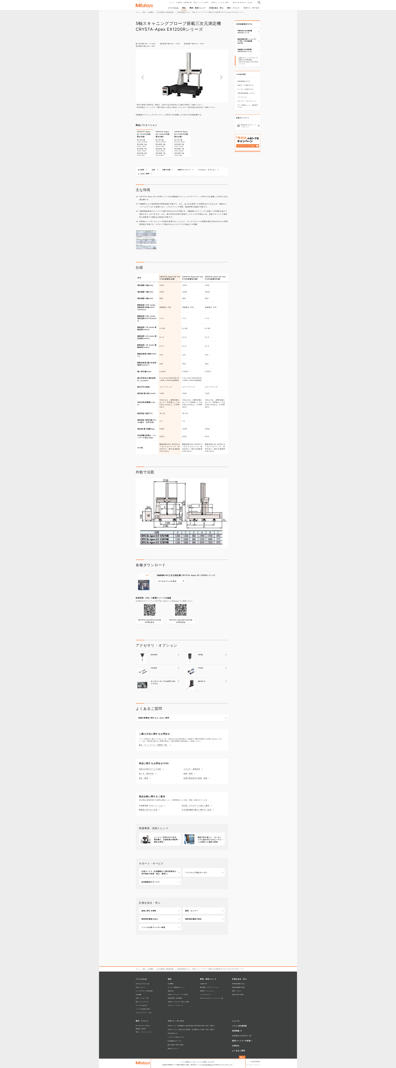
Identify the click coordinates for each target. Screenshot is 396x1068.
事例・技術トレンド (208, 979)
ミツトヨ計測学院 (239, 1026)
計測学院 (179, 2)
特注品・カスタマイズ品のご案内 (178, 1001)
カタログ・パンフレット (175, 1005)
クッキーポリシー (208, 1065)
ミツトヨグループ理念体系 (144, 991)
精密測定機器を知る (238, 983)
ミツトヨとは (141, 979)
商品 (170, 979)
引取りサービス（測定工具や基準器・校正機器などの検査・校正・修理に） (192, 1029)
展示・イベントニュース (143, 1032)
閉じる (242, 1057)
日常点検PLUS (172, 1033)
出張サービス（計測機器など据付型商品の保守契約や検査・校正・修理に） (192, 1025)
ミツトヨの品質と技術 (143, 1009)
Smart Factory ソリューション (210, 998)
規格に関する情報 (238, 994)
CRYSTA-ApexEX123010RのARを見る (180, 621)
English (250, 2)
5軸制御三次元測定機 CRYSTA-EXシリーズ (244, 50)
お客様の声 (203, 983)
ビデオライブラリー (240, 1036)
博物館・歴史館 (141, 1029)
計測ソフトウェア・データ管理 (178, 994)
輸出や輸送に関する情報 (175, 1045)
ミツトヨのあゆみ (141, 1005)
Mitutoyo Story (141, 983)
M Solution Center (143, 1025)
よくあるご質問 (223, 2)
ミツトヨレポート (205, 994)
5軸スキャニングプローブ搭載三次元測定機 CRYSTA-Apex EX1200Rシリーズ (248, 61)
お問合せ (214, 2)
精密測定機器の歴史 (238, 987)
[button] (142, 77)
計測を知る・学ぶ (239, 979)
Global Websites (240, 2)
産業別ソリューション (207, 991)
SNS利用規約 (255, 1061)
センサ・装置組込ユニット (176, 987)
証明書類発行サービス (175, 1041)
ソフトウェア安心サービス (176, 1037)
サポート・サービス (176, 1021)
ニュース (172, 2)
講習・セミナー (237, 991)
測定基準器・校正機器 (175, 998)
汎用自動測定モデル (244, 24)
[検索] (259, 2)
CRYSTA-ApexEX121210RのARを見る (149, 621)
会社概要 (138, 994)
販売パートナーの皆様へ (201, 2)
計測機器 (171, 983)
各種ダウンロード (173, 1048)
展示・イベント (142, 1021)
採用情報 (186, 2)
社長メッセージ (141, 987)
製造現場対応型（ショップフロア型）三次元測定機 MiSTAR (246, 41)
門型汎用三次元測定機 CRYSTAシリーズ (244, 32)
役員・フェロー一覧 (142, 998)
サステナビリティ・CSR (144, 1012)
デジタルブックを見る (167, 581)
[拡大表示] (146, 239)
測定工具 (171, 991)
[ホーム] (147, 6)
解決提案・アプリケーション (209, 987)
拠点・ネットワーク (142, 1001)
